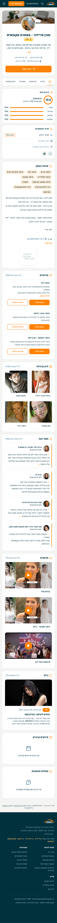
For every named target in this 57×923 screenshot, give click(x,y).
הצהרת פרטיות (33, 902)
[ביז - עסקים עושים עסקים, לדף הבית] (51, 4)
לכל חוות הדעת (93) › (13, 439)
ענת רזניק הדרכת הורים (32, 502)
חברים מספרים (48, 885)
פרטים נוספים (17, 302)
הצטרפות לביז (16, 3)
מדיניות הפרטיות (19, 805)
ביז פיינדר (29, 838)
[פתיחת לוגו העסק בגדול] (28, 256)
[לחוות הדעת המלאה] (28, 455)
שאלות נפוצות (21, 864)
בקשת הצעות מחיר (47, 864)
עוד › (28, 52)
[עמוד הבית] (50, 81)
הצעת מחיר (39, 302)
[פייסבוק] (50, 153)
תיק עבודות (10, 81)
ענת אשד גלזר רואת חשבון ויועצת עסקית (24, 526)
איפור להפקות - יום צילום (39, 337)
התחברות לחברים (20, 868)
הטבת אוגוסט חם (21, 856)
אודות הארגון (49, 881)
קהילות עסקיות (48, 860)
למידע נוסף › (45, 296)
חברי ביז (51, 852)
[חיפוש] (42, 4)
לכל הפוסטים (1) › (12, 675)
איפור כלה (45, 283)
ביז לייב (38, 838)
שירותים (32, 81)
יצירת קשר (26, 69)
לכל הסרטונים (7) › (12, 558)
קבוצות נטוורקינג (47, 856)
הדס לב (38, 474)
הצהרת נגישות (21, 902)
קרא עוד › (48, 243)
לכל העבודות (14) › (12, 366)
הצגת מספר (10, 135)
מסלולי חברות (22, 860)
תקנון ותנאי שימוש (47, 902)
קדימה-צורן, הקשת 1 (40, 146)
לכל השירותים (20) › (13, 275)
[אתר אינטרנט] (44, 153)
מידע (42, 81)
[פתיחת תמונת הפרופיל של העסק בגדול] (28, 23)
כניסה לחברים (32, 3)
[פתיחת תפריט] (4, 3)
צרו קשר (51, 889)
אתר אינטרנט (43, 141)
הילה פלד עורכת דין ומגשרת (30, 447)
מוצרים (22, 81)
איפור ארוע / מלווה (42, 313)
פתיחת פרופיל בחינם (19, 852)
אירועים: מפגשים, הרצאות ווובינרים (44, 869)
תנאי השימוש (7, 805)
